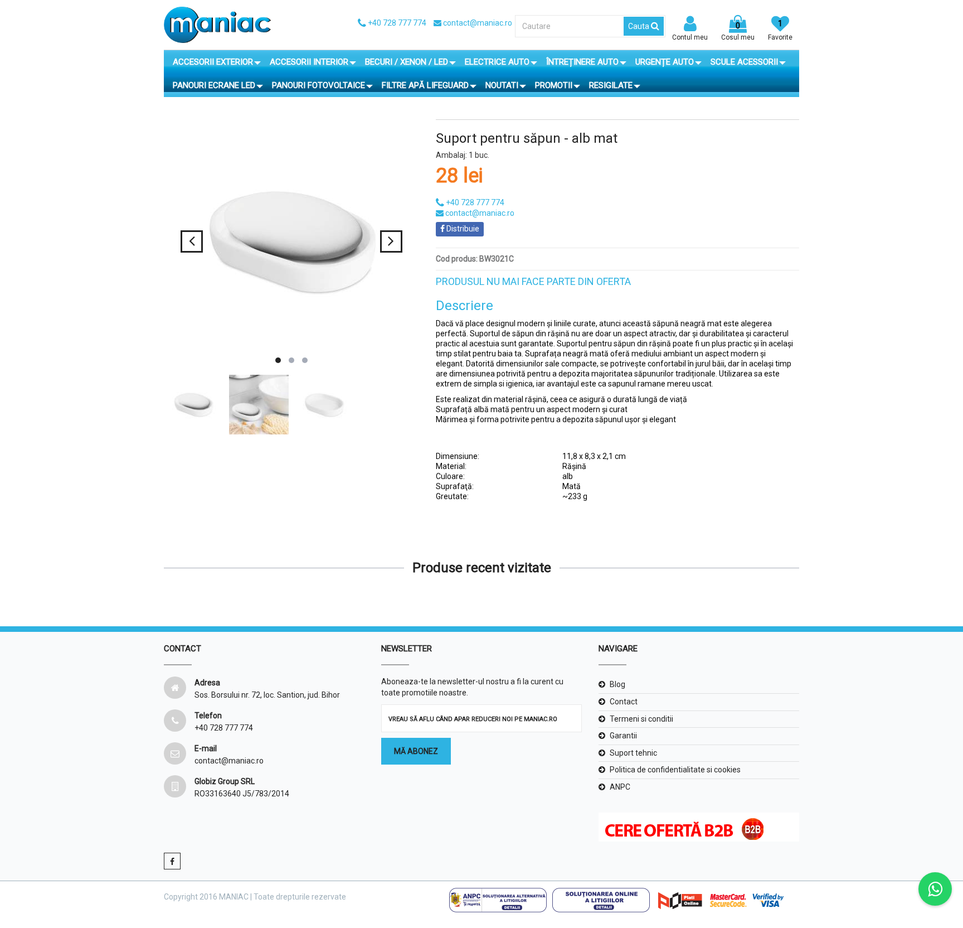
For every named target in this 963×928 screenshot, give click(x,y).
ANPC (620, 786)
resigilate (611, 85)
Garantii (623, 735)
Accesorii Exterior (213, 62)
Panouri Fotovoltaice (318, 85)
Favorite (780, 30)
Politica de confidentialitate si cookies (675, 769)
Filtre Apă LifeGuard (425, 85)
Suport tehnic (633, 752)
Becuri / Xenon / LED (406, 62)
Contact (624, 701)
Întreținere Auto (582, 62)
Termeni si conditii (641, 718)
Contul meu (690, 37)
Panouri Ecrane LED (214, 85)
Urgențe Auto (664, 62)
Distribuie (462, 228)
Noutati (501, 85)
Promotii (553, 85)
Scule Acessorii (744, 62)
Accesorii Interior (309, 62)
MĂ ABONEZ (416, 751)
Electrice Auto (497, 62)
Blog (617, 684)
